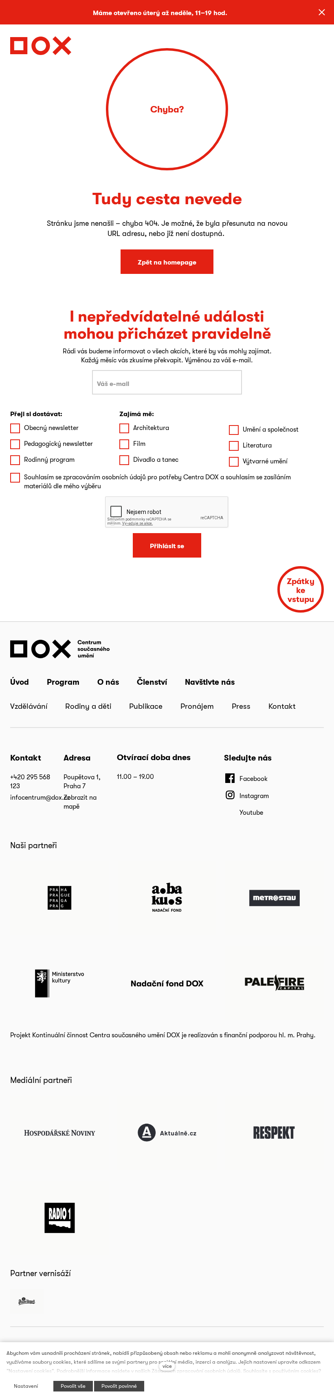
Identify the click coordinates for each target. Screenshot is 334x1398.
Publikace (146, 705)
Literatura (257, 445)
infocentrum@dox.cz (40, 797)
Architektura (151, 428)
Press (241, 705)
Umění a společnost (271, 429)
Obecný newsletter (51, 428)
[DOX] (40, 43)
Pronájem (197, 705)
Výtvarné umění (265, 461)
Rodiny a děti (88, 705)
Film (139, 444)
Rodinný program (49, 459)
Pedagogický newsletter (58, 444)
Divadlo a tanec (155, 459)
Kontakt (282, 705)
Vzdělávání (28, 705)
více (167, 1366)
